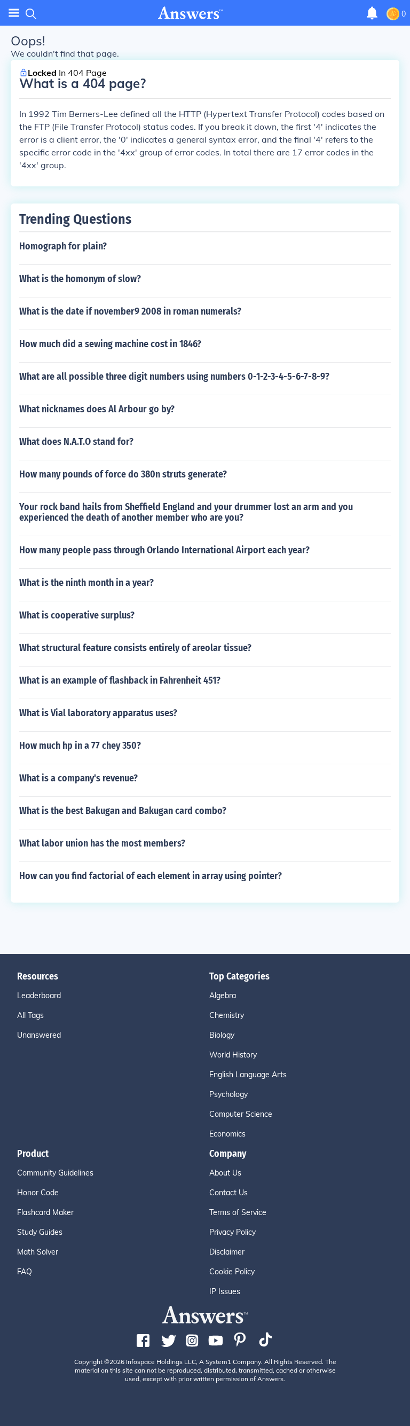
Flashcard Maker (45, 1212)
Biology (221, 1035)
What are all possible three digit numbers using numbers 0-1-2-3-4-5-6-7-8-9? (174, 376)
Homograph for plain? (63, 246)
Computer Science (240, 1114)
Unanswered (39, 1035)
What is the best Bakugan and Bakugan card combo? (122, 811)
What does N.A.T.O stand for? (76, 442)
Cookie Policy (232, 1271)
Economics (227, 1134)
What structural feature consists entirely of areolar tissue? (135, 648)
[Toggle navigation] (14, 13)
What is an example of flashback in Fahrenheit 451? (119, 680)
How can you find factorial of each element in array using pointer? (150, 876)
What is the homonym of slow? (80, 279)
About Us (225, 1173)
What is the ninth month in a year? (86, 583)
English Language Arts (248, 1074)
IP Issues (224, 1291)
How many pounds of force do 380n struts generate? (123, 474)
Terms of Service (237, 1212)
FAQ (24, 1271)
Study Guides (39, 1232)
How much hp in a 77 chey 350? (80, 745)
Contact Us (228, 1192)
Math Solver (37, 1252)
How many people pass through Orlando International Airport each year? (164, 550)
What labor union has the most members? (102, 843)
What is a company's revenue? (78, 778)
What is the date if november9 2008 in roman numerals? (130, 311)
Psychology (228, 1094)
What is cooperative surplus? (77, 615)
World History (233, 1055)
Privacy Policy (232, 1232)
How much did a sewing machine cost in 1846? (110, 344)
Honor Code (38, 1192)
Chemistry (226, 1015)
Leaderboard (39, 995)
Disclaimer (227, 1252)
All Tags (30, 1015)
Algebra (222, 995)
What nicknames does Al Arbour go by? (97, 409)
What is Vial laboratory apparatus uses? (98, 713)
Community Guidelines (55, 1173)
